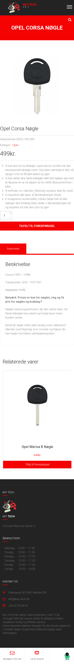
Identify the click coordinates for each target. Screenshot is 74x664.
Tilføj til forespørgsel (37, 226)
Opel (15, 145)
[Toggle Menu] (69, 6)
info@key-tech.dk (18, 599)
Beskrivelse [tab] (13, 248)
